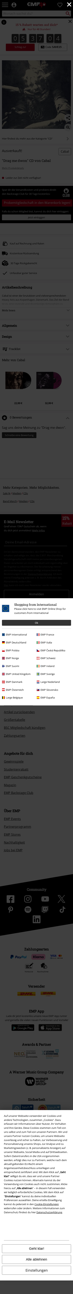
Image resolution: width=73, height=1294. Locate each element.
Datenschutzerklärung (49, 1212)
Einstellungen (37, 1270)
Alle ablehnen (36, 1259)
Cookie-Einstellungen (46, 1204)
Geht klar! (36, 1249)
